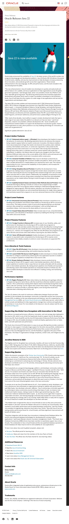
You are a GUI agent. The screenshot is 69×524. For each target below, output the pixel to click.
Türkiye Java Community (36, 355)
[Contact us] (66, 3)
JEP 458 (9, 254)
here (61, 348)
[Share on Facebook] (6, 40)
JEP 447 (9, 139)
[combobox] (38, 3)
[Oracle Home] (12, 3)
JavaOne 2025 (18, 453)
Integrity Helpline (6, 513)
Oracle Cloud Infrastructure (33, 300)
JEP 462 (9, 200)
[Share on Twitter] (10, 40)
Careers (49, 510)
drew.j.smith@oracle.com (13, 474)
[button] (3, 3)
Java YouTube (10, 437)
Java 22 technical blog (19, 448)
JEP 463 (9, 183)
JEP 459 (9, 169)
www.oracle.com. (10, 489)
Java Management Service (26, 456)
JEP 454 (9, 223)
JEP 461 (8, 260)
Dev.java (9, 431)
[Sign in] (62, 3)
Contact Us (14, 513)
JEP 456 (9, 159)
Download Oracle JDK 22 (14, 445)
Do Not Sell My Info (22, 510)
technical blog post (12, 306)
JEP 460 (9, 235)
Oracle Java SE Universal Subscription (32, 458)
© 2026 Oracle (5, 510)
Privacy (14, 510)
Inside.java (9, 434)
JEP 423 (8, 280)
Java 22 (33, 76)
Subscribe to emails (57, 510)
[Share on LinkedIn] (14, 40)
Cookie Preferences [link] (33, 510)
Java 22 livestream (18, 450)
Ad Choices (42, 510)
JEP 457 (9, 249)
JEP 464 (9, 211)
